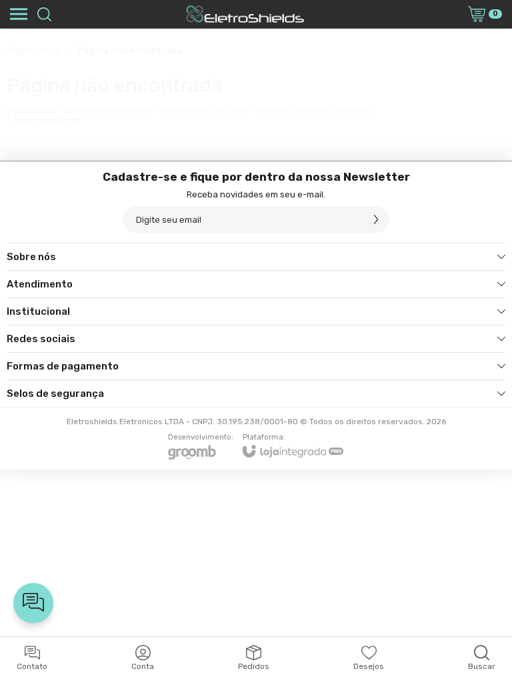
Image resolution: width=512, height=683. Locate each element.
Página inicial (34, 50)
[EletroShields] (244, 14)
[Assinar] (376, 219)
